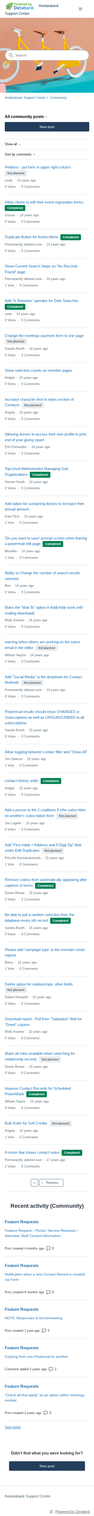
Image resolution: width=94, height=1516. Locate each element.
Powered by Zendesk (72, 1512)
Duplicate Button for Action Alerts (31, 237)
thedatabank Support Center (25, 98)
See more (13, 1427)
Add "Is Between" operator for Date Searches (41, 300)
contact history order (21, 780)
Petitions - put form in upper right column (38, 167)
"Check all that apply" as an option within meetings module (44, 1397)
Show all (11, 144)
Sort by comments (19, 154)
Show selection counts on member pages (38, 370)
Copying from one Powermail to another (36, 1356)
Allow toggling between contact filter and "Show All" (46, 752)
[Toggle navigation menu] (80, 9)
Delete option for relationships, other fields (39, 984)
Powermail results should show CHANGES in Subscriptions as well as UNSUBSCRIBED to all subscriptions (44, 717)
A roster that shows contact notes (32, 1152)
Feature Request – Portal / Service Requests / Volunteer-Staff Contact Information (41, 1233)
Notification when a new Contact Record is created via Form (45, 1277)
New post (47, 127)
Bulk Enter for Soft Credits (26, 1123)
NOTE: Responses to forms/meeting (33, 1318)
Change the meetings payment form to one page (44, 336)
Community (58, 98)
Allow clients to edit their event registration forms (44, 202)
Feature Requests (22, 1222)
